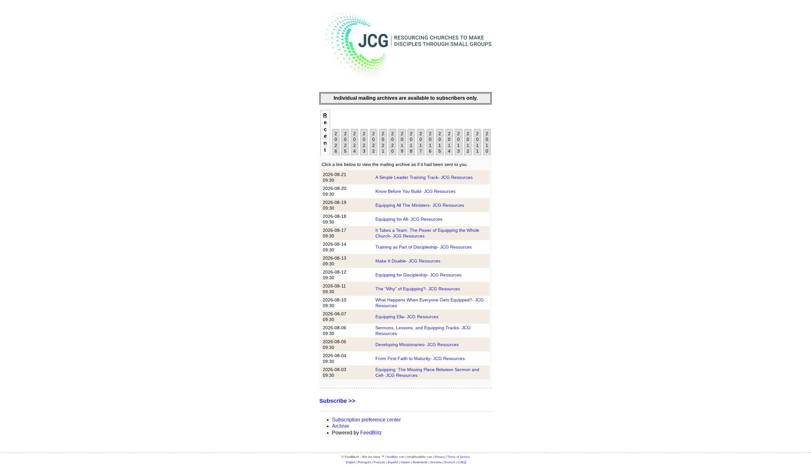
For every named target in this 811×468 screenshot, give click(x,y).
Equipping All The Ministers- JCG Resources (419, 205)
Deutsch (449, 462)
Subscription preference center (366, 419)
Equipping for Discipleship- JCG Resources (418, 274)
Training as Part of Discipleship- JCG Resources (423, 247)
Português (364, 462)
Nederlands (420, 462)
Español (393, 462)
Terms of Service (458, 457)
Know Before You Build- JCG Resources (415, 191)
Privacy (440, 457)
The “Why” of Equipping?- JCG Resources (417, 288)
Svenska (436, 462)
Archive (340, 426)
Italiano (405, 462)
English (350, 462)
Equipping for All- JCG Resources (408, 219)
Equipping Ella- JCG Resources (406, 316)
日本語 (462, 462)
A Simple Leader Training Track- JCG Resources (424, 177)
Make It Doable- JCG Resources (407, 260)
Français (379, 462)
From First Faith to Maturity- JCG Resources (420, 358)
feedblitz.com (396, 457)
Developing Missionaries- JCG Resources (417, 344)
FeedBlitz (371, 432)
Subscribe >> (337, 401)
